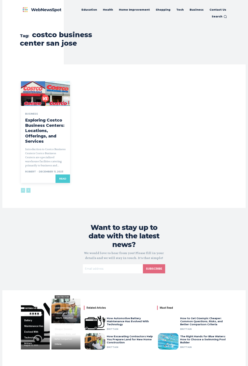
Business (31, 114)
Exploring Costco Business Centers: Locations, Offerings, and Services (44, 131)
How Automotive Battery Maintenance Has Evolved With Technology (128, 321)
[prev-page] (23, 190)
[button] (219, 16)
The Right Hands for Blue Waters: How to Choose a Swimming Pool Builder (203, 339)
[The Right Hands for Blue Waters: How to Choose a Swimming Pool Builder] (168, 341)
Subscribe (154, 268)
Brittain (112, 329)
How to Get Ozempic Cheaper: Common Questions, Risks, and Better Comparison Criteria (201, 321)
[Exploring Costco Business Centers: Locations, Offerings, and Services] (45, 93)
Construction (62, 297)
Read (62, 178)
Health (59, 318)
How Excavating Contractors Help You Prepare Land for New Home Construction (130, 339)
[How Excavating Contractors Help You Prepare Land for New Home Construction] (65, 311)
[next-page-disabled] (28, 190)
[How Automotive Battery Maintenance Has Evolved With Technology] (35, 324)
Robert (30, 171)
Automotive (30, 308)
